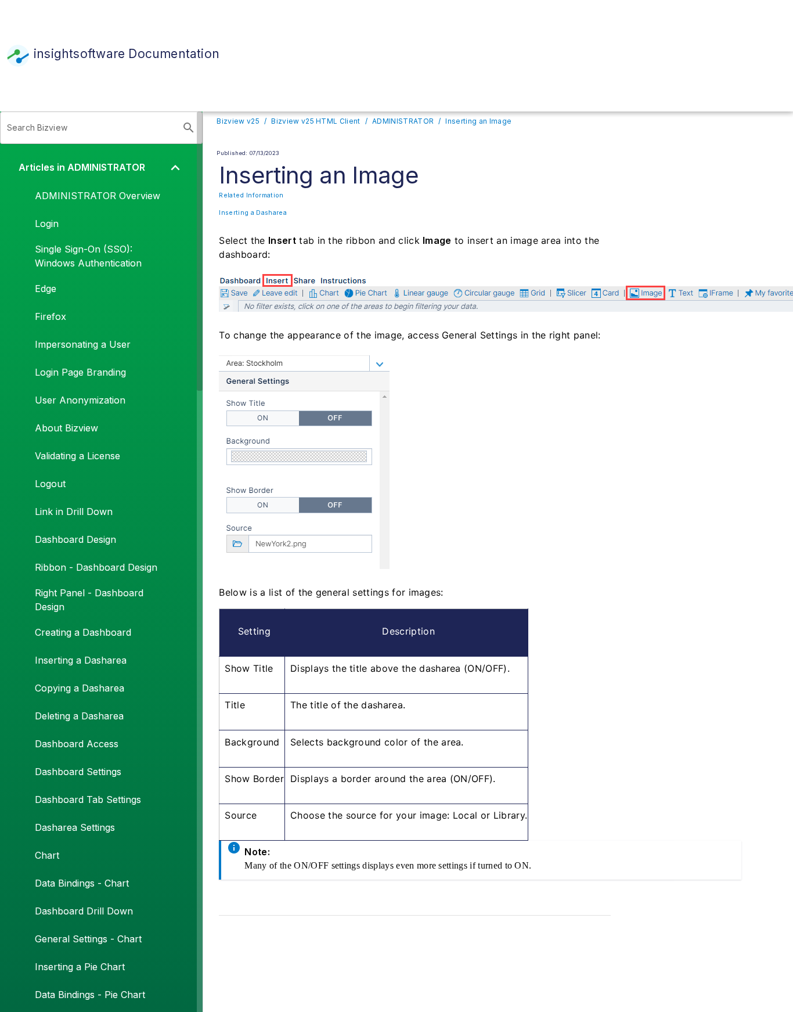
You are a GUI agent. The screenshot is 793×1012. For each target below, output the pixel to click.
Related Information (251, 195)
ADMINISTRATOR (403, 121)
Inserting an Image (478, 121)
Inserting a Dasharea (252, 213)
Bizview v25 (238, 121)
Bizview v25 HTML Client (315, 121)
